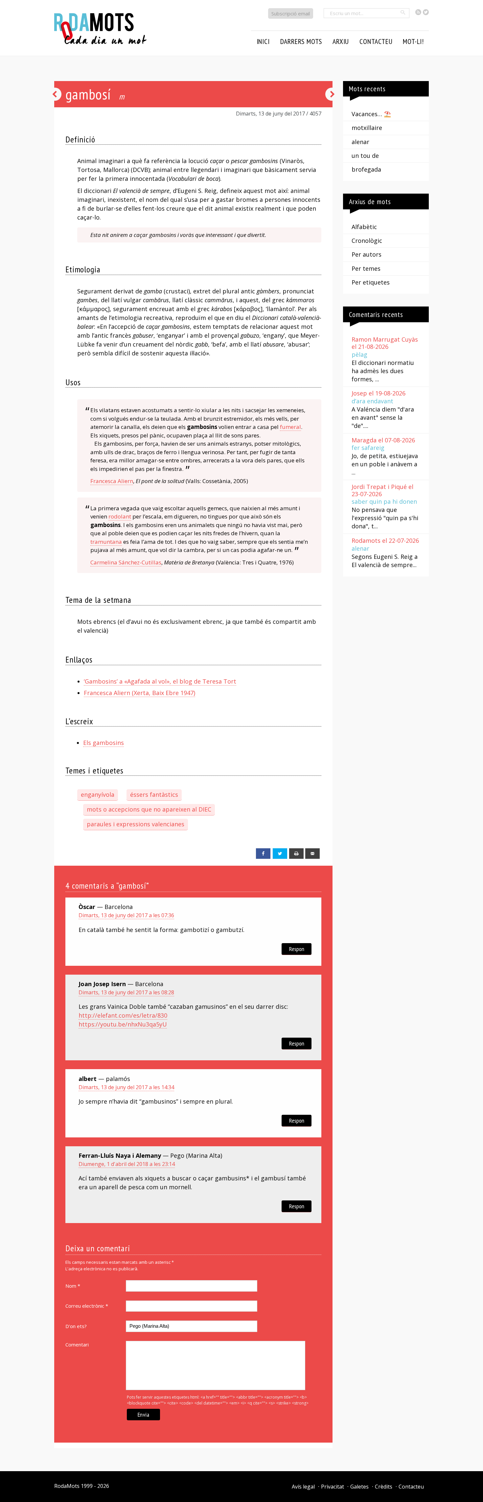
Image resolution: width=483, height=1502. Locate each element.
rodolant (119, 516)
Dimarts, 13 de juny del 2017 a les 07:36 (126, 915)
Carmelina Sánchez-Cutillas (125, 562)
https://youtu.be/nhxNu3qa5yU (123, 1024)
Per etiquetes (371, 282)
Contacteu (411, 1486)
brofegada (366, 169)
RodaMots (67, 1486)
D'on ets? (76, 1326)
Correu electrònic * (86, 1305)
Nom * (72, 1285)
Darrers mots (301, 41)
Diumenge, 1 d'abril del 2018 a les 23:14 (127, 1164)
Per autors (366, 254)
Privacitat (332, 1486)
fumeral (290, 427)
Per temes (366, 268)
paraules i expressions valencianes (135, 824)
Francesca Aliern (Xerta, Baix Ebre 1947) (139, 693)
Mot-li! (413, 41)
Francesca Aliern (111, 481)
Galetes (359, 1486)
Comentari (77, 1344)
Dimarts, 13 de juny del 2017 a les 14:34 (126, 1087)
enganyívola (97, 794)
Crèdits (383, 1486)
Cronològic (367, 240)
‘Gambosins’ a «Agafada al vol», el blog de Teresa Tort (160, 681)
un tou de (365, 155)
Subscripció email (290, 13)
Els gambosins (103, 743)
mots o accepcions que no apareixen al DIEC (149, 809)
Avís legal (303, 1486)
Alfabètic (364, 227)
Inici (263, 41)
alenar (360, 142)
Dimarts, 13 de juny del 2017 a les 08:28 (126, 992)
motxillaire (367, 128)
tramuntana (106, 541)
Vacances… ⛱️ (371, 114)
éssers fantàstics (154, 794)
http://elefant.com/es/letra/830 (123, 1015)
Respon (296, 949)
